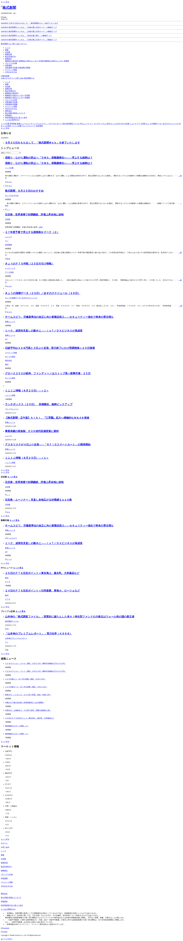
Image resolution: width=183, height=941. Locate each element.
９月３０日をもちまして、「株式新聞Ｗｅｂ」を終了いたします (42, 142)
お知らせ (4, 78)
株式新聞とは (6, 44)
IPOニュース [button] (85, 124)
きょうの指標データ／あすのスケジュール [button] (162, 124)
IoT (6, 339)
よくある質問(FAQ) (12, 120)
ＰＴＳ (7, 582)
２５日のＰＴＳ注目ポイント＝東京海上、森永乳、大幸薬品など (42, 573)
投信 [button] (64, 124)
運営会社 (8, 111)
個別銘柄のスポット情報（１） (17, 734)
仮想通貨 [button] (39, 126)
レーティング (10, 268)
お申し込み (15, 44)
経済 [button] (108, 124)
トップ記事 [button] (5, 124)
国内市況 (8, 360)
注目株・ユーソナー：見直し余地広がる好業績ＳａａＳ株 (38, 499)
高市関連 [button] (13, 124)
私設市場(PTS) (10, 91)
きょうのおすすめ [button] (117, 124)
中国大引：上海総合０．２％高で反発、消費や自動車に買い (28, 710)
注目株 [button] (126, 124)
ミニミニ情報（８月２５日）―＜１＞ (27, 457)
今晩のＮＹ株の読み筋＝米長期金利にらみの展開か (24, 702)
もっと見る (5, 2)
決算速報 (4, 878)
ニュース (8, 237)
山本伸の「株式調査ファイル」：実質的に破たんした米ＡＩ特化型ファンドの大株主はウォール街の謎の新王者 (69, 616)
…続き (40, 227)
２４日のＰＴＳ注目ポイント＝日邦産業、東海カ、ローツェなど (42, 590)
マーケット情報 (11, 106)
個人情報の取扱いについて (15, 113)
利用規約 (8, 115)
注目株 (7, 86)
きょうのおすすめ (12, 195)
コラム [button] (103, 124)
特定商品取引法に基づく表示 (16, 117)
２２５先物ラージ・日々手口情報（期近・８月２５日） (26, 687)
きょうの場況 (10, 357)
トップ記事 (9, 168)
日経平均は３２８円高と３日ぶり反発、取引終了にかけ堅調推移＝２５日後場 (50, 348)
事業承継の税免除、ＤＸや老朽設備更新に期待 (32, 431)
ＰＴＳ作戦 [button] (141, 124)
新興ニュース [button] (22, 124)
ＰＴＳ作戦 (9, 272)
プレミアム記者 (11, 100)
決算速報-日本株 (11, 68)
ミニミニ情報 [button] (16, 126)
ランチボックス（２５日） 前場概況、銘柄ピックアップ (39, 404)
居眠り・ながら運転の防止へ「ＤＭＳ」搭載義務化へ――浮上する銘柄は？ (49, 157)
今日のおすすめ (11, 109)
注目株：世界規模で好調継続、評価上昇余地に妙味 (34, 214)
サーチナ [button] (97, 124)
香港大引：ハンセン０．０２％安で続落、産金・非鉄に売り (28, 695)
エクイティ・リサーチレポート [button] (50, 124)
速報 (6, 84)
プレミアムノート (12, 409)
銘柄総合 (4, 870)
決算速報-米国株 (24, 68)
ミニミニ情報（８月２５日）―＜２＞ (27, 390)
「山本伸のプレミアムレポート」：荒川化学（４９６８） (38, 633)
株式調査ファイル (12, 621)
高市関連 (8, 245)
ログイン (23, 44)
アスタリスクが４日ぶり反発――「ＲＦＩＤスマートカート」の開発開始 (48, 444)
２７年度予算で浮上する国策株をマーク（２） (32, 232)
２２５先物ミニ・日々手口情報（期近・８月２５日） (25, 679)
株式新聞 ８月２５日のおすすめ (24, 190)
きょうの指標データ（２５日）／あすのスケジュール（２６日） (42, 293)
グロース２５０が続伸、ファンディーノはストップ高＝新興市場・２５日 (48, 373)
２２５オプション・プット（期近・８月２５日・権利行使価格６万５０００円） (35, 671)
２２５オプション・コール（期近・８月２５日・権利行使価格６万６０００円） (35, 663)
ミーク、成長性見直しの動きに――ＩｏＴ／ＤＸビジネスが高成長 (43, 330)
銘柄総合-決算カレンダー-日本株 (31, 61)
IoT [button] (180, 124)
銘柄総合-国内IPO (12, 61)
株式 (6, 364)
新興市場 (8, 89)
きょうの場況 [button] (6, 126)
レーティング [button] (33, 124)
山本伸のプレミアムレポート (16, 638)
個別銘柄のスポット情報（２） (17, 726)
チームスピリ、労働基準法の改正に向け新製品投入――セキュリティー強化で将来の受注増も (59, 316)
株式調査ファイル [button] (73, 124)
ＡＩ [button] (91, 124)
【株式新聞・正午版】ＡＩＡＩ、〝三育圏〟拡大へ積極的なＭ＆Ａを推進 (47, 417)
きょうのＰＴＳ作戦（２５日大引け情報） (29, 263)
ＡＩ (6, 241)
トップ (7, 82)
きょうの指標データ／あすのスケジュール (21, 298)
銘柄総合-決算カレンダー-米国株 (56, 61)
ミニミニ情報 (10, 395)
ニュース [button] (133, 124)
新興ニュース (10, 322)
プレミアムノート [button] (29, 126)
